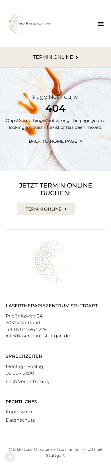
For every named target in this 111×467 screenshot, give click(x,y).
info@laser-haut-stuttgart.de (38, 335)
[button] (101, 23)
